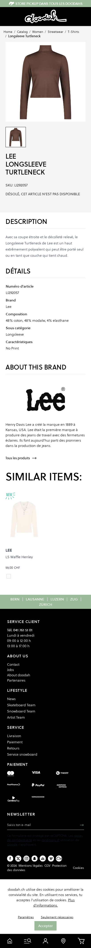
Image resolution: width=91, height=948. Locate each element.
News (11, 698)
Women (37, 32)
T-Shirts (73, 32)
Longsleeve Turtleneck (24, 36)
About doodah (18, 675)
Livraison (14, 735)
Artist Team (16, 717)
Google (12, 844)
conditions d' (51, 840)
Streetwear (55, 32)
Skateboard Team (21, 705)
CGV (47, 865)
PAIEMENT (17, 764)
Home (8, 32)
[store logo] (45, 16)
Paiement (15, 742)
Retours (13, 748)
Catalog (22, 32)
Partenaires (16, 680)
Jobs (10, 669)
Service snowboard (22, 754)
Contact (13, 664)
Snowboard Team (21, 711)
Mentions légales (31, 865)
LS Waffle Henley (19, 556)
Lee (11, 156)
